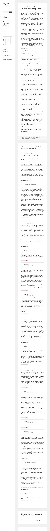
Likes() (22, 131)
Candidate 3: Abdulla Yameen (7, 59)
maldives (29, 138)
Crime (4, 24)
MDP (36, 138)
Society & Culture (5, 30)
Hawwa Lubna (30, 137)
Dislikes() (26, 131)
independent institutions (24, 138)
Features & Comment (6, 26)
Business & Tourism (6, 23)
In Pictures (4, 27)
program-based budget (32, 113)
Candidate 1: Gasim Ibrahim (7, 55)
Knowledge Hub (5, 51)
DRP (42, 137)
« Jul (4, 45)
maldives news (33, 138)
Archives (4, 16)
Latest (4, 28)
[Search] (10, 12)
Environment (5, 25)
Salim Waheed (26, 294)
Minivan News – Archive (7, 4)
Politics (34, 137)
